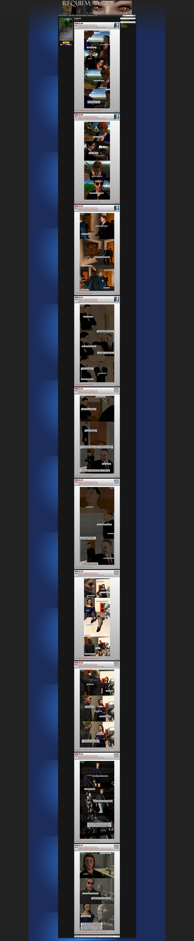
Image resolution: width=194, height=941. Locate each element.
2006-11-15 (78, 663)
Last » (97, 936)
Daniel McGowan (94, 209)
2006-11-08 (78, 23)
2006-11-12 (78, 389)
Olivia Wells (103, 27)
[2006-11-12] (97, 473)
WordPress (95, 939)
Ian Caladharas (86, 27)
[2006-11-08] (97, 108)
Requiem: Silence (99, 8)
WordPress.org (124, 27)
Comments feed (124, 26)
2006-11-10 (78, 206)
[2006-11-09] (97, 199)
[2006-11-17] (97, 929)
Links (96, 15)
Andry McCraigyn (86, 209)
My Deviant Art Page (125, 20)
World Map (90, 15)
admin (80, 25)
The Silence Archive (80, 15)
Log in (122, 23)
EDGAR (85, 575)
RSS (109, 939)
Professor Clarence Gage (99, 575)
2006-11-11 (78, 297)
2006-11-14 (78, 571)
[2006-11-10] (97, 290)
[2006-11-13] (97, 564)
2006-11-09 (78, 115)
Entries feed (123, 24)
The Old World (63, 15)
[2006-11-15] (97, 747)
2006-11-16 (78, 754)
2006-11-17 (78, 845)
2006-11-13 (78, 480)
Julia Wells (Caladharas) (95, 27)
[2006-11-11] (97, 381)
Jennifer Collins (97, 849)
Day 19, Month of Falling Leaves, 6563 (90, 26)
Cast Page (71, 15)
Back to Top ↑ (113, 939)
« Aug (62, 39)
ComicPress (101, 939)
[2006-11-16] (97, 838)
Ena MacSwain (90, 575)
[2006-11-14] (97, 655)
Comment (117, 111)
